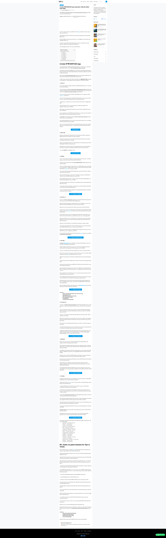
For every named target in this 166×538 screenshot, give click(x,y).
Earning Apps (96, 54)
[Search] (106, 1)
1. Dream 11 (63, 52)
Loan (94, 56)
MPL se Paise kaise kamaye (68, 297)
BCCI (79, 31)
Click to (75, 237)
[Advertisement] (75, 24)
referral (66, 168)
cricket (74, 449)
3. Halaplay (63, 54)
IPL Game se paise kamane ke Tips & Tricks (68, 60)
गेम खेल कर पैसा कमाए (66, 243)
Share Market (96, 58)
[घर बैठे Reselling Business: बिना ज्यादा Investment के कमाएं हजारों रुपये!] (95, 25)
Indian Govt (62, 95)
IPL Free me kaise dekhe (67, 516)
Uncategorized (96, 60)
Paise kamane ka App (67, 294)
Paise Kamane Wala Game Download (69, 513)
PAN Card (69, 210)
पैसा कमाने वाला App (83, 285)
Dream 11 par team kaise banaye (68, 293)
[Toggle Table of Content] (74, 50)
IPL (70, 382)
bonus (68, 254)
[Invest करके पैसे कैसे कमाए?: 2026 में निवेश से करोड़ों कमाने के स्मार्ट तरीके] (95, 30)
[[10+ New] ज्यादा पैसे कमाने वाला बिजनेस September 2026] (95, 45)
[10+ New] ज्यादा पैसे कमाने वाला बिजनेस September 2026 (101, 44)
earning (81, 233)
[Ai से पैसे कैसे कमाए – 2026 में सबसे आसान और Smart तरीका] (95, 35)
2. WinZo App (64, 53)
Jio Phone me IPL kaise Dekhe (68, 299)
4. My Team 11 (64, 55)
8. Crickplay (64, 59)
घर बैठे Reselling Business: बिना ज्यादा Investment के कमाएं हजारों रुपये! (102, 25)
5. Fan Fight (64, 56)
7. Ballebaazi (64, 58)
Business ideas (96, 51)
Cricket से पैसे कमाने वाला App (65, 51)
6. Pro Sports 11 (64, 57)
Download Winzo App (75, 153)
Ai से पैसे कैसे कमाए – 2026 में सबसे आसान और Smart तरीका (102, 34)
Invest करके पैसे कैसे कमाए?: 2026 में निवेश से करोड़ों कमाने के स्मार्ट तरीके (102, 29)
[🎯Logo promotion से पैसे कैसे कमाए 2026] (95, 40)
